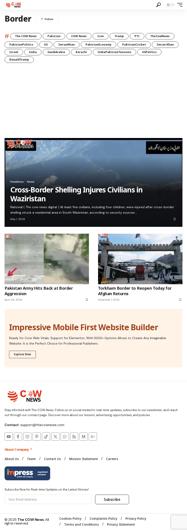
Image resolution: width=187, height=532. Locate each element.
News (30, 182)
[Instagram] (27, 436)
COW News (79, 36)
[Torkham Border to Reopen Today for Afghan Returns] (140, 259)
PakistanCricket (134, 44)
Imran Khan (165, 44)
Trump (119, 36)
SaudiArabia (56, 52)
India (33, 52)
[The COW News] (14, 4)
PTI (137, 36)
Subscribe (112, 499)
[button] (158, 5)
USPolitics (149, 52)
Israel (13, 52)
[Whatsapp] (65, 436)
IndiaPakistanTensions (114, 52)
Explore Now (22, 354)
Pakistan (53, 36)
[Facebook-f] (18, 436)
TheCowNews (160, 36)
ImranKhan (66, 44)
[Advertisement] (93, 104)
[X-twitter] (55, 436)
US (46, 44)
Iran (100, 36)
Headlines (17, 182)
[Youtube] (9, 436)
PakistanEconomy (99, 44)
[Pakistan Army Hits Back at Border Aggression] (47, 259)
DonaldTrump (19, 59)
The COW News (26, 36)
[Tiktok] (46, 436)
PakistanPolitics (21, 44)
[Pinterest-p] (37, 436)
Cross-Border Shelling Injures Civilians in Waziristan (76, 194)
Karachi (81, 52)
